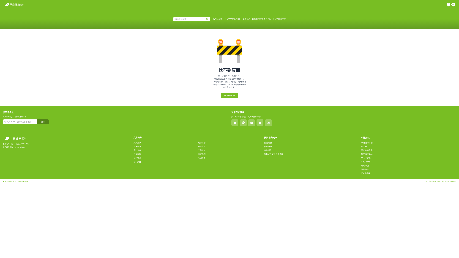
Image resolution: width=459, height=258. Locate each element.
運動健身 (137, 150)
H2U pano (365, 162)
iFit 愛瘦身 (365, 173)
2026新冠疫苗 (279, 19)
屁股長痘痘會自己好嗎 (261, 19)
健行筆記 (365, 169)
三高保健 (201, 150)
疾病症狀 (137, 142)
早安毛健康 (366, 158)
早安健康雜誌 (367, 154)
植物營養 (201, 158)
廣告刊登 (268, 150)
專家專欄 (201, 154)
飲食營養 (137, 146)
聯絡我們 (268, 146)
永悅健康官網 (367, 142)
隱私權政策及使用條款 (273, 154)
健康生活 (201, 142)
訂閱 (43, 122)
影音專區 (137, 154)
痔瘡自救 (246, 19)
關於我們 (268, 142)
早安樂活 (137, 162)
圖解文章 (137, 158)
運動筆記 (365, 165)
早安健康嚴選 (367, 150)
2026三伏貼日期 (232, 19)
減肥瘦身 (201, 146)
